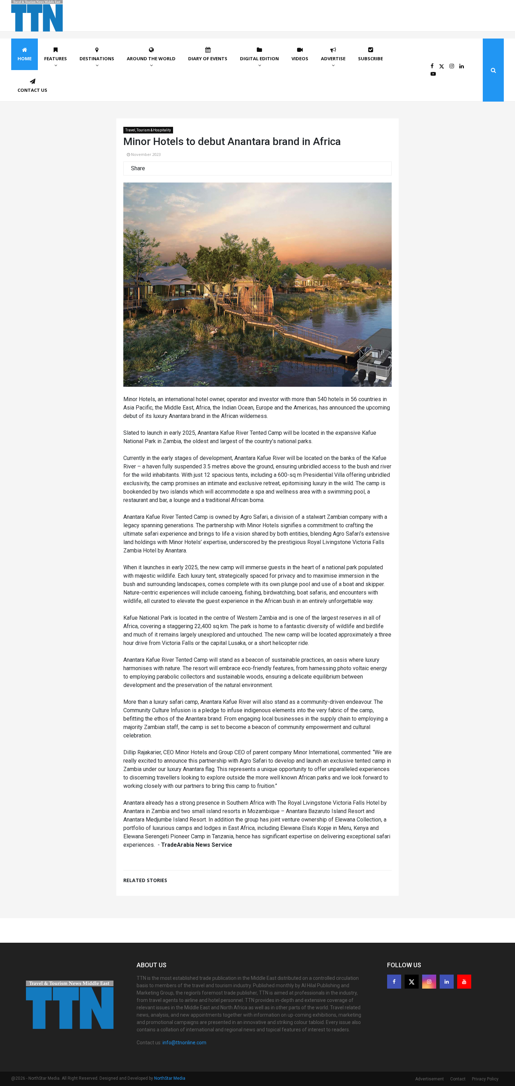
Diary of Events (207, 58)
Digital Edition (259, 58)
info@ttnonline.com (184, 1042)
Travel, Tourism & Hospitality (148, 130)
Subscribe (370, 58)
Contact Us (32, 90)
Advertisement (429, 1079)
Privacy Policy (485, 1079)
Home (25, 58)
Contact (458, 1079)
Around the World (151, 58)
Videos (299, 58)
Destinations (97, 58)
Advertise (333, 58)
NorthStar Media (169, 1078)
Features (55, 58)
